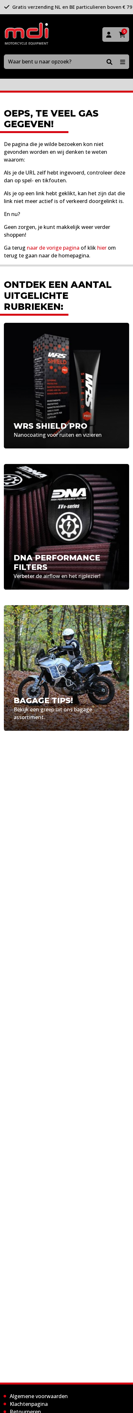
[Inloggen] (108, 34)
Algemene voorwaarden (39, 1396)
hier (102, 247)
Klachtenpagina (29, 1403)
